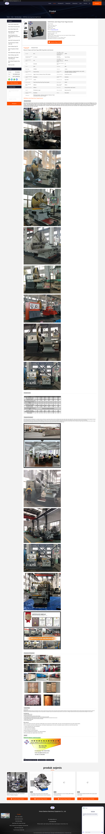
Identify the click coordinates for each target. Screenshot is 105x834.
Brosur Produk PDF (54, 29)
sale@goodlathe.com (88, 0)
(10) (13, 58)
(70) (14, 40)
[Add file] (83, 832)
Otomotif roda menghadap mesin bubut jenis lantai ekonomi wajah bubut (63, 794)
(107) (14, 36)
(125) (13, 29)
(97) (13, 32)
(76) (13, 46)
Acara (81, 3)
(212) (14, 26)
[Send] (102, 832)
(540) (13, 24)
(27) (13, 49)
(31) (11, 64)
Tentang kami (68, 3)
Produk (54, 3)
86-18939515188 (98, 0)
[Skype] (11, 79)
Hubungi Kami (74, 3)
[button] (25, 38)
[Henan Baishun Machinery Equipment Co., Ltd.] (7, 3)
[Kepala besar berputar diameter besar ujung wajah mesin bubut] (17, 782)
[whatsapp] (14, 79)
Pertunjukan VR (60, 3)
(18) (14, 52)
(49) (13, 43)
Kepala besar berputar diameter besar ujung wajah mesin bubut (16, 794)
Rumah (50, 3)
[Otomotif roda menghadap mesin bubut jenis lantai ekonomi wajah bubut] (64, 782)
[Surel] (16, 79)
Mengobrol (97, 3)
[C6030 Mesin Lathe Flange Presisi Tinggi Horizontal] (37, 30)
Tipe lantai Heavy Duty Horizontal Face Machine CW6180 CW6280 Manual (86, 794)
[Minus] (102, 808)
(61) (14, 62)
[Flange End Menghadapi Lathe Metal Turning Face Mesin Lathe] (40, 782)
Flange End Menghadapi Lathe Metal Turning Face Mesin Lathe (40, 794)
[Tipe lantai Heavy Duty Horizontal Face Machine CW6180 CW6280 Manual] (87, 782)
